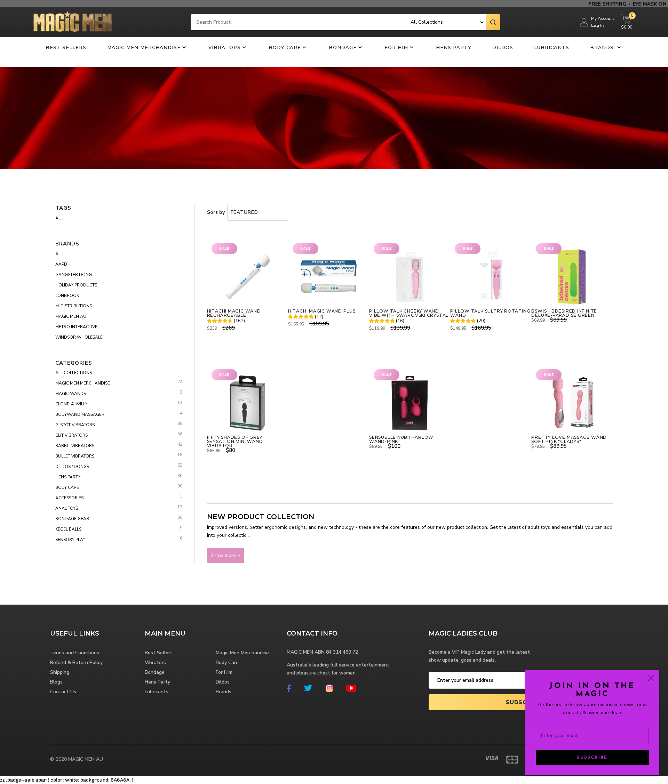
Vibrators (224, 47)
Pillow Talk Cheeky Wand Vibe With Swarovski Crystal (408, 313)
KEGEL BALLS (68, 529)
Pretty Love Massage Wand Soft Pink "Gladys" (569, 439)
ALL (59, 254)
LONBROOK (67, 295)
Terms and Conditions (74, 652)
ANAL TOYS (66, 508)
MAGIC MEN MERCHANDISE (82, 383)
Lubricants (551, 47)
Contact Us (63, 691)
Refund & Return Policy (76, 662)
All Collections (73, 372)
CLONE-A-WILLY (71, 404)
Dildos (502, 47)
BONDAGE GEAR (72, 519)
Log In (597, 25)
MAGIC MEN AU (70, 316)
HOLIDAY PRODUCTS (76, 285)
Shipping (59, 672)
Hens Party (453, 47)
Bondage (343, 47)
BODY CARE (67, 487)
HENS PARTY (67, 477)
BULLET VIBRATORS (74, 456)
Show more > (225, 555)
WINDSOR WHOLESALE (79, 337)
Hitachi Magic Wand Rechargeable (234, 313)
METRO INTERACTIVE (76, 327)
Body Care (285, 47)
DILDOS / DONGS (72, 466)
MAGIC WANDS (70, 393)
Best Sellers (66, 47)
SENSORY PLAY (70, 539)
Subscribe (592, 757)
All (59, 218)
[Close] (651, 678)
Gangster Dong (73, 274)
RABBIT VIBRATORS (74, 445)
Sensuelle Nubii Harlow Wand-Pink (401, 439)
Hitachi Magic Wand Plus (322, 311)
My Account (602, 18)
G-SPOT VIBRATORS (75, 425)
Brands (602, 47)
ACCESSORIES (69, 498)
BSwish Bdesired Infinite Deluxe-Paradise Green (564, 313)
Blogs (56, 682)
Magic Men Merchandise (144, 47)
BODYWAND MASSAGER (79, 414)
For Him (396, 47)
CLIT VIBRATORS (71, 435)
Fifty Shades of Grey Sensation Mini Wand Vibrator (235, 441)
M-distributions (73, 306)
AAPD (61, 264)
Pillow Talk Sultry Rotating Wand (490, 313)
